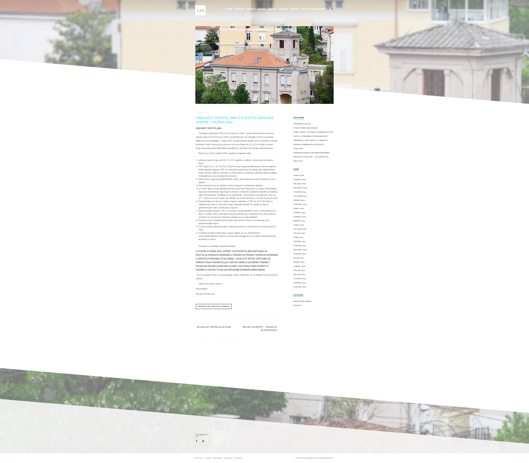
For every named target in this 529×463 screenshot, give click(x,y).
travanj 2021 (299, 241)
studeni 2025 (299, 192)
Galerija (261, 9)
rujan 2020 (298, 258)
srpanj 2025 (299, 200)
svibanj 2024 (299, 213)
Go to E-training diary (313, 9)
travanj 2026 (299, 180)
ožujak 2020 (299, 270)
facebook (198, 441)
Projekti (250, 9)
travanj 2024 (299, 217)
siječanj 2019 (300, 287)
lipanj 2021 (298, 237)
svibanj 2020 (299, 266)
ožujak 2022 (299, 233)
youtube (205, 441)
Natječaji (283, 9)
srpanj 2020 (299, 262)
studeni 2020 (299, 254)
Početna (198, 458)
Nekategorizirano (302, 301)
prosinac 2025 (300, 188)
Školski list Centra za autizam (214, 327)
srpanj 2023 (299, 221)
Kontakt (294, 9)
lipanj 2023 (298, 225)
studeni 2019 (299, 279)
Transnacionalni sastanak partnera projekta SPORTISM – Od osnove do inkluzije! (311, 157)
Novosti (272, 9)
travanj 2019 (299, 283)
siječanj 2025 (300, 204)
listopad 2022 (300, 229)
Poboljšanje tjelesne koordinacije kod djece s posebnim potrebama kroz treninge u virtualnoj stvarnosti (313, 136)
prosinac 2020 (300, 250)
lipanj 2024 (298, 208)
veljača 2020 (299, 274)
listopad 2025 (300, 196)
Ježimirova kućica (302, 124)
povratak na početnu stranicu (214, 306)
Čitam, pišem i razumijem (305, 128)
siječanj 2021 (299, 246)
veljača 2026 (299, 184)
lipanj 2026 (298, 175)
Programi (239, 9)
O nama (228, 9)
